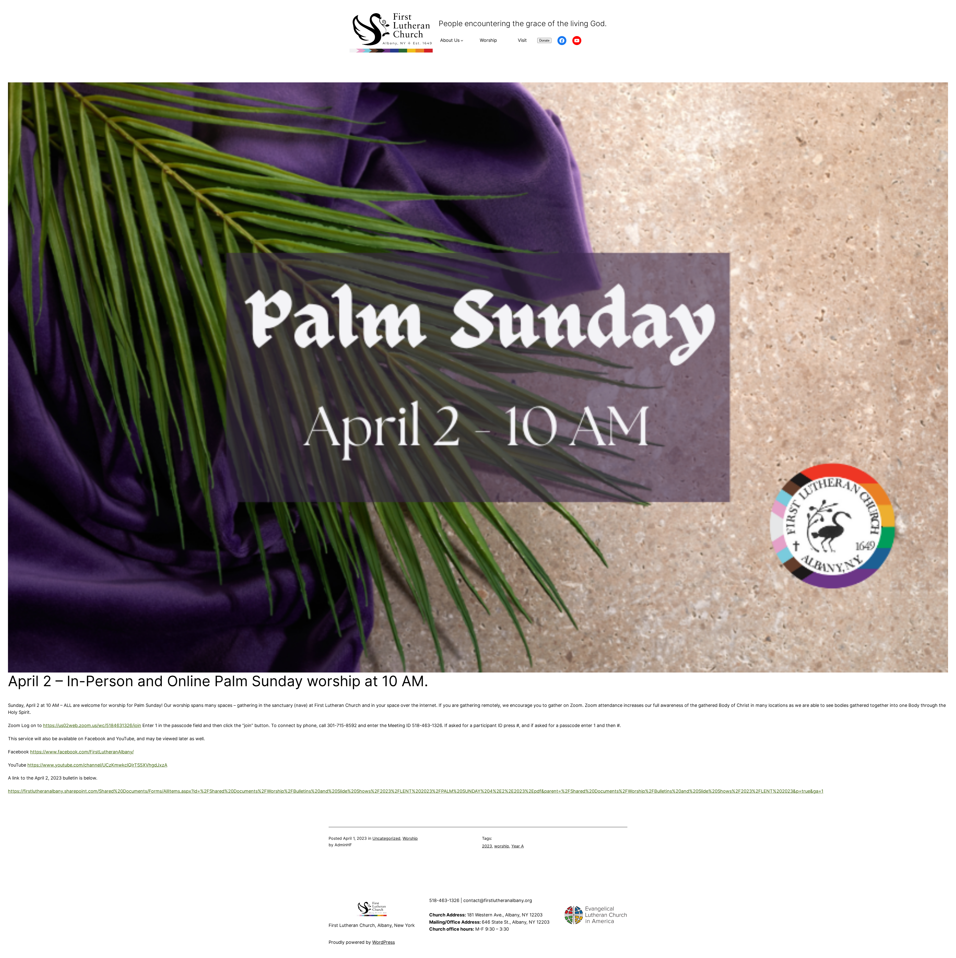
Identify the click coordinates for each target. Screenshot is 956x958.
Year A (517, 846)
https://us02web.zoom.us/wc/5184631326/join (92, 725)
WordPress (383, 942)
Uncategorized (386, 838)
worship (501, 846)
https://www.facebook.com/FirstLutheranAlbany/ (82, 751)
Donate (544, 40)
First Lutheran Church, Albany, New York (372, 925)
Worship (410, 838)
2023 (487, 846)
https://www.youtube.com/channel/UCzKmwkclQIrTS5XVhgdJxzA (97, 765)
